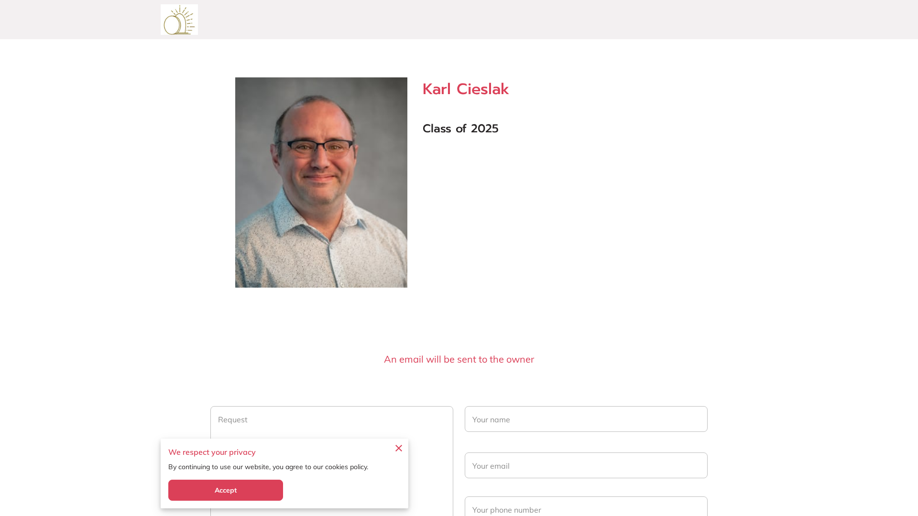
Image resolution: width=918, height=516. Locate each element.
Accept (226, 490)
